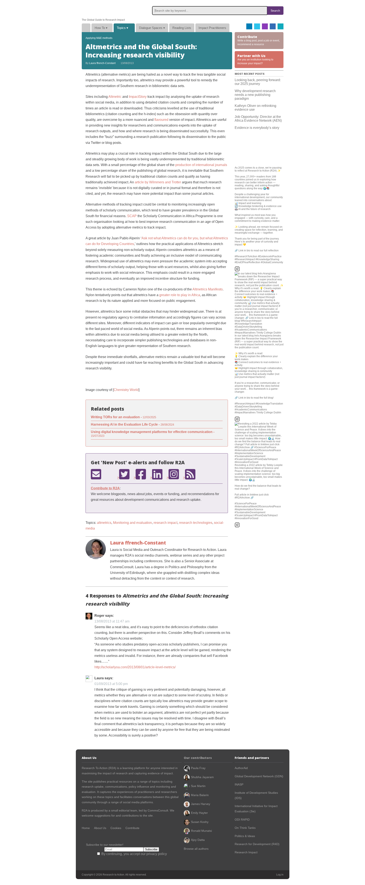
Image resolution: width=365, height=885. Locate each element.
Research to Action (102, 9)
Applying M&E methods (99, 38)
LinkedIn (273, 26)
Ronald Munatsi (201, 830)
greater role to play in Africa (179, 295)
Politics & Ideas (245, 836)
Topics (122, 28)
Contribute (132, 828)
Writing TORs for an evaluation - (123, 417)
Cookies (115, 828)
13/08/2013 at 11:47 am (111, 621)
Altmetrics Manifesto (207, 289)
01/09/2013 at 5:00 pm (111, 684)
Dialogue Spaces (152, 28)
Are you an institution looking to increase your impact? (255, 59)
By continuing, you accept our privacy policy (134, 854)
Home (86, 27)
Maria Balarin (200, 795)
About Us (100, 828)
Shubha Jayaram (202, 777)
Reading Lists (181, 28)
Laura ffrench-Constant (102, 63)
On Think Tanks (245, 827)
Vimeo (280, 26)
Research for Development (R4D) (257, 844)
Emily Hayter (199, 812)
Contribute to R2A (105, 488)
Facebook (249, 26)
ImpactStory (138, 96)
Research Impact (246, 852)
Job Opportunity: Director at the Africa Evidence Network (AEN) (258, 118)
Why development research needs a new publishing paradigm (255, 94)
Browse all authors (196, 848)
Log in (279, 874)
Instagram (265, 26)
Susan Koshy (199, 822)
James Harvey (200, 804)
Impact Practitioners (212, 28)
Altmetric (114, 96)
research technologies (195, 522)
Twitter (257, 26)
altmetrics (104, 522)
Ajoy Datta (198, 839)
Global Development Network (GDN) (259, 776)
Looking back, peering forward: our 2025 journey (258, 82)
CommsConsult (157, 810)
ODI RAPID (242, 819)
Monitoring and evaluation (132, 522)
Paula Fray (198, 768)
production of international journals (201, 165)
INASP (239, 784)
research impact (165, 522)
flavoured (161, 119)
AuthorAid (241, 768)
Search (275, 10)
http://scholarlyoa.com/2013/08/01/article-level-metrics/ (135, 667)
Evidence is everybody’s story (257, 127)
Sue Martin (198, 786)
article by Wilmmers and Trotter (158, 182)
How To (101, 28)
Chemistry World (126, 390)
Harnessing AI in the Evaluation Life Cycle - (132, 424)
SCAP (132, 216)
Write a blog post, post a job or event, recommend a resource (258, 40)
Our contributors (198, 758)
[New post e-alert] (96, 474)
